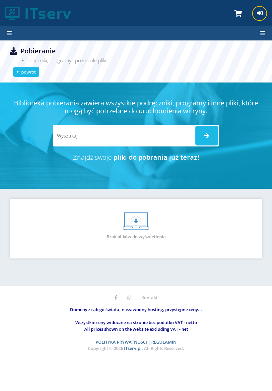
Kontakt (149, 298)
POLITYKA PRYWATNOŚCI (121, 342)
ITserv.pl (133, 348)
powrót (28, 72)
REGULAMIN (163, 342)
